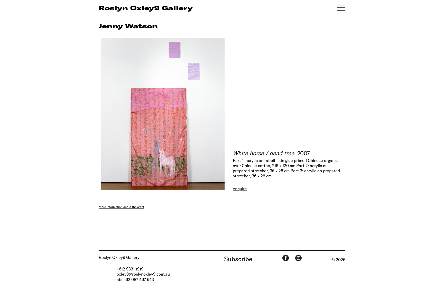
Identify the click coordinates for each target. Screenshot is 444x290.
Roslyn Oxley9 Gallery (119, 257)
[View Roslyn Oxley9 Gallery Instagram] (298, 258)
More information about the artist (121, 207)
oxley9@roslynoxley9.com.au (143, 273)
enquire (240, 188)
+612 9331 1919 (130, 268)
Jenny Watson (128, 26)
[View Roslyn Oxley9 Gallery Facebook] (285, 258)
